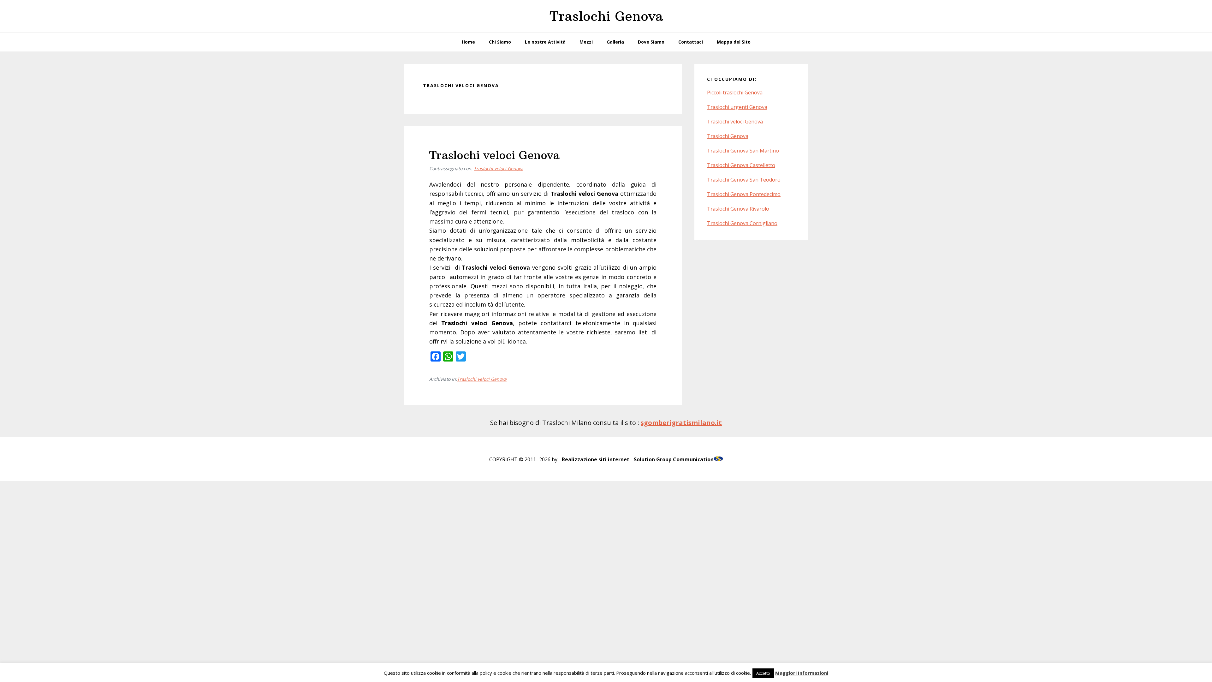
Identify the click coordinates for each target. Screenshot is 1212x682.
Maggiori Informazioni (801, 673)
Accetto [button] (763, 673)
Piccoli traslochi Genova (735, 92)
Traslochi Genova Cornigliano (742, 223)
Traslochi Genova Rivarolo (738, 208)
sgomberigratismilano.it (681, 422)
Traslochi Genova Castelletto (741, 165)
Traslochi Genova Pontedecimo (744, 194)
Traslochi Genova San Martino (743, 150)
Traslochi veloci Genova (494, 155)
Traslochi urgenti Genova (737, 107)
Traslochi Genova (606, 16)
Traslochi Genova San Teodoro (744, 179)
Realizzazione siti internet (595, 459)
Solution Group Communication (674, 459)
